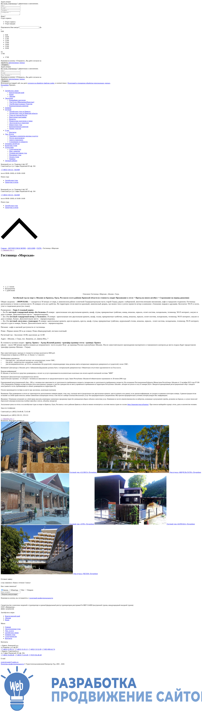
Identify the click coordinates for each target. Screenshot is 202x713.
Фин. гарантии (14, 151)
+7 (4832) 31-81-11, (7, 649)
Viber (22, 590)
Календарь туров (11, 145)
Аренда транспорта (16, 140)
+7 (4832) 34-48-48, (7, 655)
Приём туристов (15, 128)
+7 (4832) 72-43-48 (21, 655)
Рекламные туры (15, 155)
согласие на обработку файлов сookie (41, 83)
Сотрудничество (15, 149)
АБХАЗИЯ (31, 248)
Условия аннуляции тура (18, 153)
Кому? (3, 16)
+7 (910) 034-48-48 (35, 655)
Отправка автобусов (12, 144)
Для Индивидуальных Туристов (20, 104)
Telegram (30, 590)
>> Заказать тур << (7, 250)
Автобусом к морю (12, 91)
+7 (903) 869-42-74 (48, 649)
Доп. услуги (9, 631)
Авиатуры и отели (11, 182)
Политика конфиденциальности (12, 664)
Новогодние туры (15, 125)
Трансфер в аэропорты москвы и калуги (23, 136)
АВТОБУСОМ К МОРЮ (17, 248)
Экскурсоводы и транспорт (19, 123)
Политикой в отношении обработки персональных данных (89, 83)
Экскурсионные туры (13, 629)
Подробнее (5, 85)
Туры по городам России (18, 115)
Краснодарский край (16, 92)
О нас (7, 130)
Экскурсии (9, 98)
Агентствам (9, 147)
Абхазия (12, 96)
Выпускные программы (17, 117)
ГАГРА (39, 248)
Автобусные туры (11, 180)
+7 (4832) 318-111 (7, 170)
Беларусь (12, 119)
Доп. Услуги (9, 134)
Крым (11, 94)
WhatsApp (14, 590)
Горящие (8, 108)
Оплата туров (14, 157)
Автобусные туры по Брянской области (23, 113)
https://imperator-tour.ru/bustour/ (138, 404)
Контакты (12, 132)
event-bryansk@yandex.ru (9, 662)
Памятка (12, 159)
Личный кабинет (11, 161)
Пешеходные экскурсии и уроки (21, 121)
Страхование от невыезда (18, 142)
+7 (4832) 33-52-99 (34, 649)
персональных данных (17, 63)
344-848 (17, 170)
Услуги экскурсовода (16, 138)
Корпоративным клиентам (18, 106)
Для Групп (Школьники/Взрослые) (21, 102)
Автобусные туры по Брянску (20, 111)
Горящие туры (10, 634)
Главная (4, 248)
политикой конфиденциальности (41, 598)
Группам (8, 110)
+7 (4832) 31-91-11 (21, 649)
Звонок (5, 590)
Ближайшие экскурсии (17, 100)
